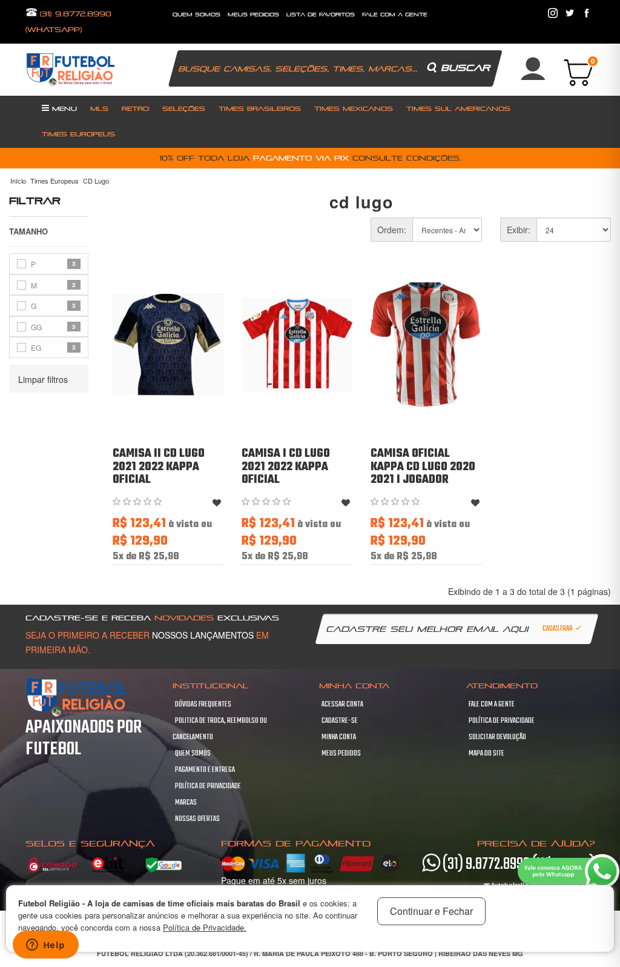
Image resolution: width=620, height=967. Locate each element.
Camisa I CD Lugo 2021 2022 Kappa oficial (286, 467)
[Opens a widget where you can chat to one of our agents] (45, 946)
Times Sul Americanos (458, 108)
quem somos (196, 15)
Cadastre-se (340, 721)
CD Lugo (96, 180)
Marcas (186, 803)
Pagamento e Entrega (205, 770)
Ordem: (391, 230)
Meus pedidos (341, 754)
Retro (135, 108)
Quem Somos (193, 754)
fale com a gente (394, 15)
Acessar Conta (342, 705)
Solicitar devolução (497, 737)
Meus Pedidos (253, 15)
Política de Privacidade (208, 786)
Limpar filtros (43, 379)
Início (18, 180)
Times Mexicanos (353, 108)
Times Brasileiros (260, 108)
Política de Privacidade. (204, 927)
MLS (99, 108)
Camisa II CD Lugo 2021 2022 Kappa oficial (159, 467)
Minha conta (339, 737)
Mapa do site (486, 754)
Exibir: (518, 230)
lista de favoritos (320, 15)
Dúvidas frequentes (203, 705)
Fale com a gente (492, 705)
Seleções (183, 108)
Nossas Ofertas (197, 819)
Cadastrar (558, 629)
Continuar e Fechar (431, 911)
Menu (63, 108)
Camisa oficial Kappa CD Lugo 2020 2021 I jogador (423, 467)
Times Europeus (78, 134)
